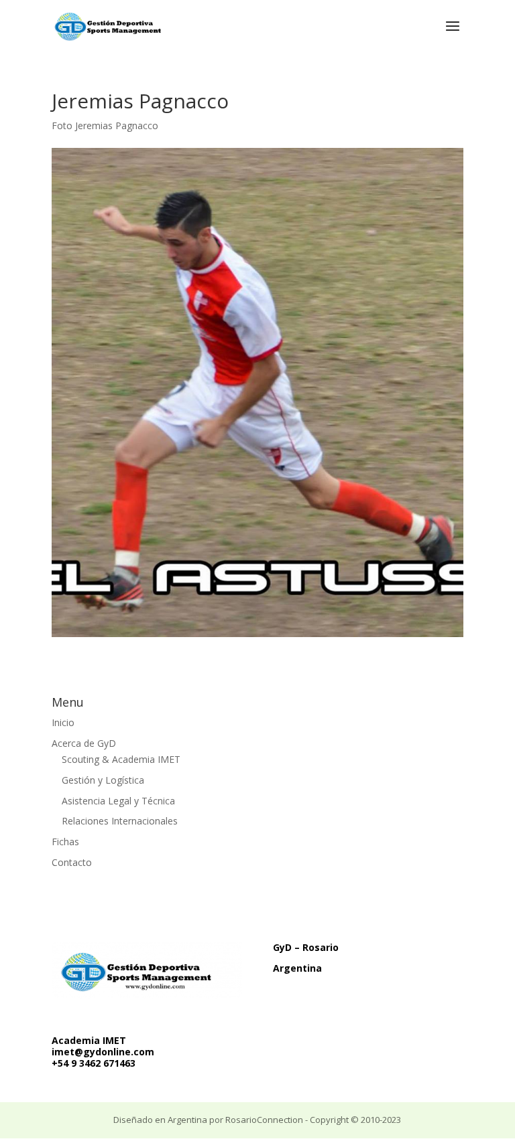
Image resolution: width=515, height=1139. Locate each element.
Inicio (63, 722)
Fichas (65, 841)
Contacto (72, 862)
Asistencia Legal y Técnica (118, 800)
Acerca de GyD (84, 743)
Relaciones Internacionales (120, 820)
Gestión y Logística (103, 780)
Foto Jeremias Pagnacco (105, 125)
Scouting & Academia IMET (121, 759)
